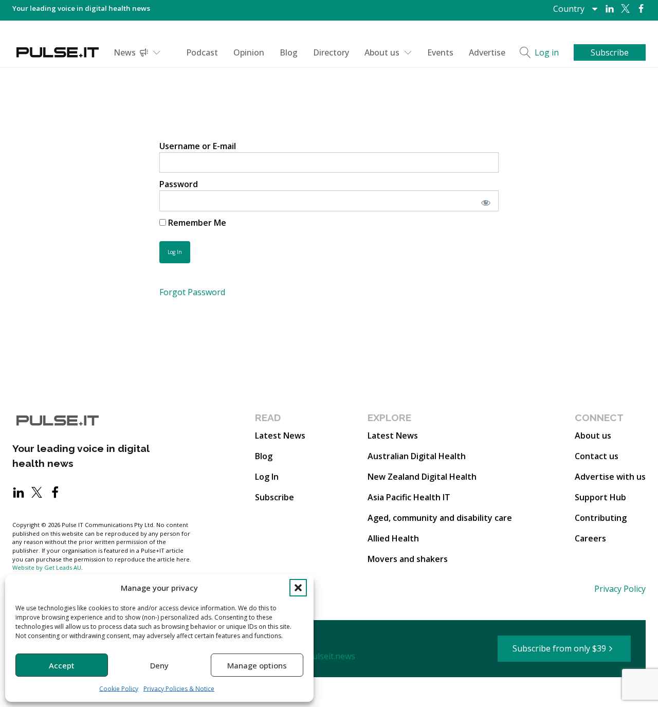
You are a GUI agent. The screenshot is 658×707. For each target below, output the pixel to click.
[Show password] (484, 200)
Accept (62, 665)
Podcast (202, 52)
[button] (298, 588)
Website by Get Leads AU (46, 567)
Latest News (280, 435)
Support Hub (600, 497)
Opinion (248, 52)
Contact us (596, 456)
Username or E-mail (197, 146)
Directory (331, 52)
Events (440, 52)
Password (178, 184)
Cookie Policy (118, 688)
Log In (267, 476)
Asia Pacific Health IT (409, 497)
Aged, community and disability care (440, 517)
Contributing (601, 517)
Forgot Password (192, 292)
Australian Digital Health (417, 456)
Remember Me (196, 222)
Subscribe (274, 497)
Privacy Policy (620, 588)
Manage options (257, 665)
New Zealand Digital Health (422, 476)
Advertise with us (610, 476)
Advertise (487, 52)
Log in (547, 52)
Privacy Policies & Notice (178, 688)
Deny (159, 665)
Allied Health (393, 538)
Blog (289, 52)
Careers (590, 538)
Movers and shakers (408, 559)
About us (381, 52)
